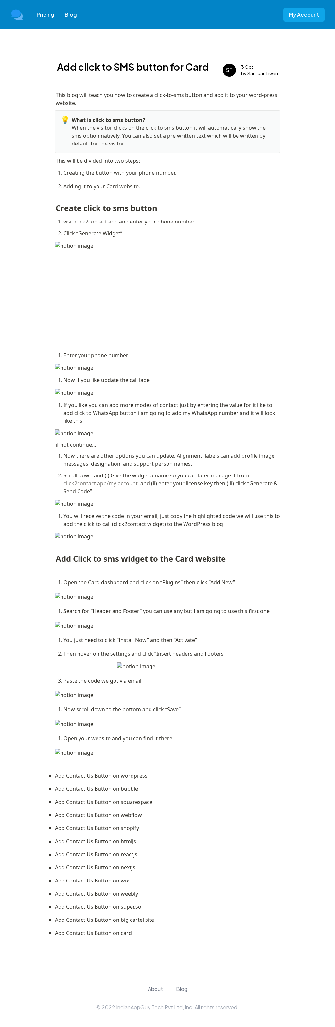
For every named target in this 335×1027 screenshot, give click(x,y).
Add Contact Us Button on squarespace (103, 801)
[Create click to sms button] (52, 205)
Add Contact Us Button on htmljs (95, 841)
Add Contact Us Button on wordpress (101, 775)
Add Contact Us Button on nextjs (95, 867)
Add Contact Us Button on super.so (98, 906)
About (155, 988)
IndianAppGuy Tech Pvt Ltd (149, 1007)
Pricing (45, 14)
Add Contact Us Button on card (93, 933)
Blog (71, 14)
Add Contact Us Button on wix (92, 880)
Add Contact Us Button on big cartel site (104, 919)
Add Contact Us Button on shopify (97, 828)
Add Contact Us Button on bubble (96, 788)
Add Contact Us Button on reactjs (96, 854)
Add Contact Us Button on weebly (96, 893)
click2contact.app (96, 221)
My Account (304, 14)
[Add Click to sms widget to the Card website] (52, 556)
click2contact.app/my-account (100, 483)
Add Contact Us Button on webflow (98, 815)
